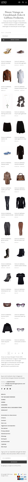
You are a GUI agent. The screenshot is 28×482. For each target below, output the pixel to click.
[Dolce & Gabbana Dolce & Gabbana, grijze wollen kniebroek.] (7, 228)
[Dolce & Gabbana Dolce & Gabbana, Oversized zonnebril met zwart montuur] (21, 330)
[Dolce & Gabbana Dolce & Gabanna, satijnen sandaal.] (7, 51)
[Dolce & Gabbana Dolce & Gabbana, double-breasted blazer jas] (21, 152)
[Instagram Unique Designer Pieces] (7, 389)
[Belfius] (25, 475)
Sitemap (3, 436)
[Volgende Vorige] (22, 353)
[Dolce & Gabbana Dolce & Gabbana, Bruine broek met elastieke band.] (21, 228)
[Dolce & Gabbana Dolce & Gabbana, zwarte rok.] (7, 127)
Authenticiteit (5, 441)
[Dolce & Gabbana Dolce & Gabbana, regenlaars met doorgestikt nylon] (7, 254)
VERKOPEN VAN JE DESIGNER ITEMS (11, 407)
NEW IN (3, 394)
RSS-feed (4, 447)
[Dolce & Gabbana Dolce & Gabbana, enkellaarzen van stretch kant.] (7, 279)
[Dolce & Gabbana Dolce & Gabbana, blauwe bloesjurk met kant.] (21, 76)
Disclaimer (4, 428)
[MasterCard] (18, 477)
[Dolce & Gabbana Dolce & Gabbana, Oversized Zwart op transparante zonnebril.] (21, 304)
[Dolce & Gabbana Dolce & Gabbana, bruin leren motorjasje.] (7, 76)
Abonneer (14, 462)
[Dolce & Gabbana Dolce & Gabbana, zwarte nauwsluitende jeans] (7, 203)
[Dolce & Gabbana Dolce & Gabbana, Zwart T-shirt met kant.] (21, 279)
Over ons (3, 423)
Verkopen (4, 439)
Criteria (3, 418)
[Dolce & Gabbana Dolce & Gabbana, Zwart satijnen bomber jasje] (7, 330)
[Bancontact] (21, 475)
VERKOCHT (4, 410)
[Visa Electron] (25, 477)
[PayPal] (18, 475)
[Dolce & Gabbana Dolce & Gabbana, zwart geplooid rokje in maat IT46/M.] (21, 127)
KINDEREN (4, 405)
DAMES (3, 399)
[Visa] (21, 477)
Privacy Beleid (5, 431)
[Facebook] (1, 389)
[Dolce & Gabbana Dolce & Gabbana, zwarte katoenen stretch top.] (21, 203)
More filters (15, 39)
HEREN (3, 402)
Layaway (3, 444)
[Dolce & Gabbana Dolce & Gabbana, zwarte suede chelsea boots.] (21, 254)
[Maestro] (19, 479)
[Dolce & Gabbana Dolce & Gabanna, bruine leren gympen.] (21, 51)
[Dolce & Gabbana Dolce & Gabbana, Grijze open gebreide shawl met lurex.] (21, 102)
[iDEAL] (15, 475)
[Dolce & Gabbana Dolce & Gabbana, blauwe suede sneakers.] (7, 152)
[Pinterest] (10, 389)
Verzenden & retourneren (8, 415)
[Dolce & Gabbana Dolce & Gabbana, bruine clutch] (7, 304)
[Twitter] (4, 389)
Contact (3, 420)
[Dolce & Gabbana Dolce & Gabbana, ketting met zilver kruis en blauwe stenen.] (7, 102)
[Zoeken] (23, 2)
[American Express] (22, 479)
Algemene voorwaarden (8, 425)
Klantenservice (5, 433)
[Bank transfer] (25, 479)
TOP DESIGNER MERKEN (8, 397)
